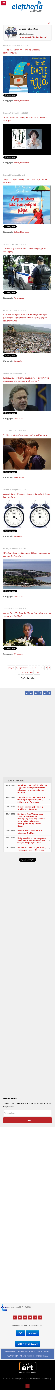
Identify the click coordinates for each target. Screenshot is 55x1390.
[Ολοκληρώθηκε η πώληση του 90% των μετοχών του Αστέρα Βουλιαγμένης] (27, 574)
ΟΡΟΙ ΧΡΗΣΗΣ (43, 1351)
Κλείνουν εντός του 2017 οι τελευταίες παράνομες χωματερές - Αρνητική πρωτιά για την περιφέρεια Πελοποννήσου (25, 318)
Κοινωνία (18, 361)
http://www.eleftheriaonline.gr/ (32, 37)
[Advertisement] (27, 935)
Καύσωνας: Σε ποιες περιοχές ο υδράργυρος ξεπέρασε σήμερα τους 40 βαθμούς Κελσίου (31, 840)
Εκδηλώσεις (19, 477)
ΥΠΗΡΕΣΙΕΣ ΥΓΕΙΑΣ (26, 1351)
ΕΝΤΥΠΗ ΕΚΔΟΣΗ (27, 1343)
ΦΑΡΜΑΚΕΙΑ (10, 1351)
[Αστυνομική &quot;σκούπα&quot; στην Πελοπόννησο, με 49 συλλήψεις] (27, 272)
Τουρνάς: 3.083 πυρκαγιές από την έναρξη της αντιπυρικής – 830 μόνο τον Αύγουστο (31, 799)
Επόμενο (29, 672)
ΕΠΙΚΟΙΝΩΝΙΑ (42, 1356)
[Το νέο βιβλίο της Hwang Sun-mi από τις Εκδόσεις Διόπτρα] (27, 139)
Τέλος (37, 672)
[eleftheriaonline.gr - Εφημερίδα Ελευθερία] (27, 7)
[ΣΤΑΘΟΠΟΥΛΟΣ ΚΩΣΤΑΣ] (27, 1367)
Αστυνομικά (19, 298)
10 (22, 672)
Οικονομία (18, 418)
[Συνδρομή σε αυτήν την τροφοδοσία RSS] (49, 23)
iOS (20, 1333)
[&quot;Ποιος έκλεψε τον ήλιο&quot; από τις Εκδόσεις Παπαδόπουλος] (27, 74)
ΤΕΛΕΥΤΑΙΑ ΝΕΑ (15, 780)
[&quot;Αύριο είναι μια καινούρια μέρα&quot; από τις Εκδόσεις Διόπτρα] (27, 205)
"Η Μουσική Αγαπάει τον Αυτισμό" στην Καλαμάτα (25, 435)
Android (32, 1333)
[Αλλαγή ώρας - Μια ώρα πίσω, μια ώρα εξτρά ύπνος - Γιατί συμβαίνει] (27, 514)
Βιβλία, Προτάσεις (21, 101)
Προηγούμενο (22, 668)
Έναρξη (11, 668)
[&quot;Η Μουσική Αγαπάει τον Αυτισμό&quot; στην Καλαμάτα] (27, 454)
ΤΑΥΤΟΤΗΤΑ (12, 1356)
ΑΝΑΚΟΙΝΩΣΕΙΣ (27, 1356)
